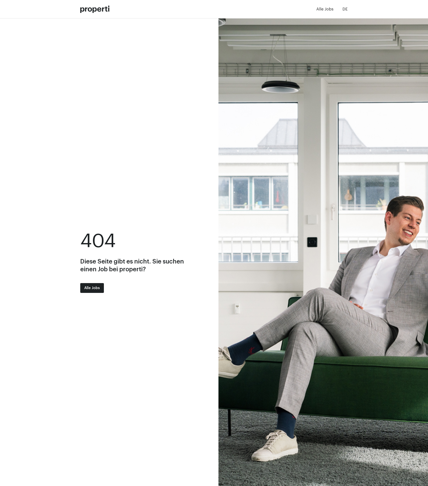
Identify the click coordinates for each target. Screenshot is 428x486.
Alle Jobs (324, 9)
